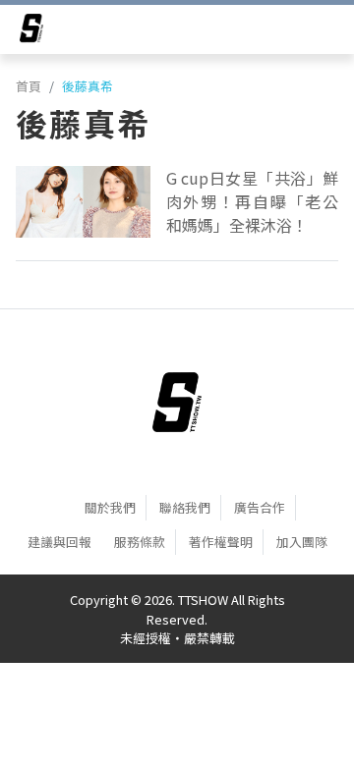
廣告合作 (259, 507)
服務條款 (139, 541)
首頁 (28, 86)
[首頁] (177, 401)
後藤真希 (87, 86)
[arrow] (31, 31)
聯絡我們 (184, 507)
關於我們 (110, 507)
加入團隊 (301, 541)
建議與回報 (59, 541)
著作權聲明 (221, 541)
